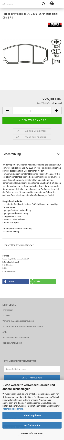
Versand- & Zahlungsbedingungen (18, 321)
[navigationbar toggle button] (60, 4)
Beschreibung (11, 154)
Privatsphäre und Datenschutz (16, 337)
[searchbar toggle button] (43, 4)
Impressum (7, 310)
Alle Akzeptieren (32, 415)
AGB (4, 332)
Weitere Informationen (32, 433)
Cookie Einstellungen (12, 343)
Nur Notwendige (32, 425)
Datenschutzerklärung (12, 409)
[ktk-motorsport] (6, 4)
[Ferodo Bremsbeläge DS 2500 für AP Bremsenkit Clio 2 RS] (32, 47)
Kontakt (6, 315)
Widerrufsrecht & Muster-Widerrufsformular (22, 326)
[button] (7, 110)
